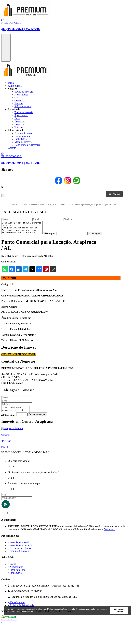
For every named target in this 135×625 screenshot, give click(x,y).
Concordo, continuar (119, 610)
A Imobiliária (15, 85)
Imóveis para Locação (20, 545)
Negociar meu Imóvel (20, 548)
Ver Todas (114, 194)
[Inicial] (26, 16)
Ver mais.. (109, 529)
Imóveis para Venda (19, 542)
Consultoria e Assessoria (27, 144)
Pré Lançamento (22, 106)
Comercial (19, 100)
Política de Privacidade (21, 605)
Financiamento (22, 136)
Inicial (11, 82)
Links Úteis (20, 139)
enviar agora (94, 233)
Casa (17, 97)
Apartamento (21, 94)
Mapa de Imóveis (23, 142)
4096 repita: (8, 415)
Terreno (18, 103)
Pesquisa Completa (24, 133)
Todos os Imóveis (23, 91)
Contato (12, 147)
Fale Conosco (17, 602)
